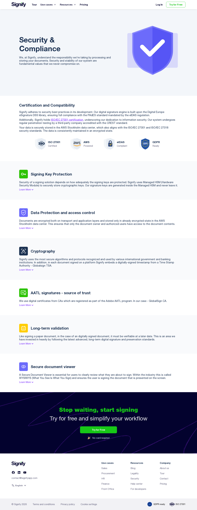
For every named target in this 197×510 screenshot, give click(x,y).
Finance (105, 483)
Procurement (108, 473)
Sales (104, 468)
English (19, 485)
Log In (159, 4)
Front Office (107, 488)
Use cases (46, 4)
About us (164, 468)
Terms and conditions (44, 504)
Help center (136, 483)
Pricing (84, 4)
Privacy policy (68, 504)
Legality (135, 473)
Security (135, 478)
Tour (34, 4)
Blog (133, 468)
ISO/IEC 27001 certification (67, 119)
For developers (138, 488)
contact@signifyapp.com (24, 478)
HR (103, 478)
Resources (66, 4)
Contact (164, 478)
